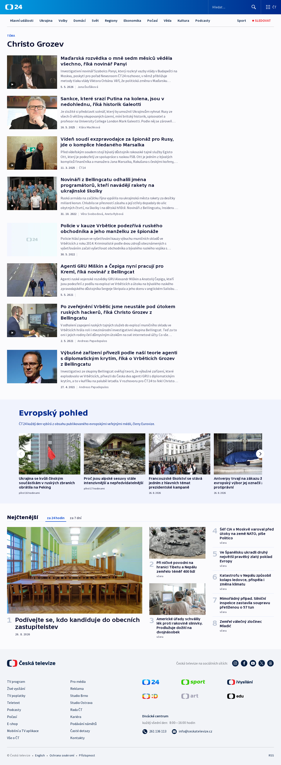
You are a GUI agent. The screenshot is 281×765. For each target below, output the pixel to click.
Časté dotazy (80, 731)
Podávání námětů (83, 723)
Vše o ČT (13, 738)
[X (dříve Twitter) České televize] (261, 663)
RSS (271, 755)
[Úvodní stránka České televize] (31, 663)
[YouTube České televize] (252, 663)
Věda (167, 20)
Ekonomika (132, 20)
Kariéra (75, 716)
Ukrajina (46, 20)
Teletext (13, 702)
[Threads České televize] (270, 663)
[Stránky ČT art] (189, 696)
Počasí (152, 20)
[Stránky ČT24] (150, 682)
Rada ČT (76, 709)
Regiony (111, 20)
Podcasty (202, 20)
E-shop (12, 723)
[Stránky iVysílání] (240, 682)
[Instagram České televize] (235, 663)
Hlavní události (21, 20)
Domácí (80, 20)
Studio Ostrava (81, 702)
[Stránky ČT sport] (193, 682)
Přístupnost (87, 755)
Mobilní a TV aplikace (23, 731)
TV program (16, 681)
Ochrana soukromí (62, 755)
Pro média (78, 681)
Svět (95, 20)
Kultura (183, 20)
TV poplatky (16, 695)
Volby (63, 20)
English (40, 755)
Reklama (77, 688)
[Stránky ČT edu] (235, 696)
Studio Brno (79, 695)
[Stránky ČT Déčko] (150, 696)
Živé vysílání (16, 688)
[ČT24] (13, 7)
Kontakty (77, 738)
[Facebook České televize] (244, 663)
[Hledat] (254, 7)
